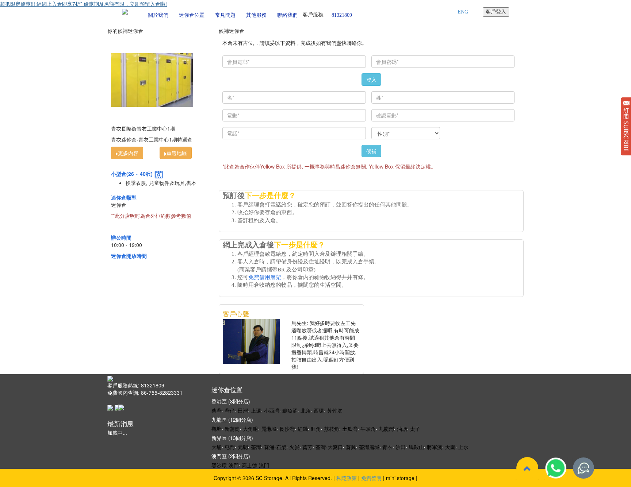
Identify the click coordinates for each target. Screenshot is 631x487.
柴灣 (216, 410)
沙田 (400, 447)
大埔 (216, 447)
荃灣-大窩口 (329, 447)
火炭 (294, 447)
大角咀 (250, 428)
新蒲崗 (232, 428)
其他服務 (256, 15)
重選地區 (177, 152)
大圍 (450, 447)
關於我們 (158, 15)
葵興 (351, 447)
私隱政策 (346, 478)
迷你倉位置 (191, 15)
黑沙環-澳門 (225, 465)
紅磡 (303, 428)
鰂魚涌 (290, 410)
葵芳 (307, 447)
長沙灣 (287, 428)
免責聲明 (371, 478)
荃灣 (256, 447)
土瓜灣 (349, 428)
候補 (371, 151)
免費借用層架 (264, 277)
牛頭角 (368, 428)
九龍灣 (386, 428)
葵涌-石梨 (275, 447)
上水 (463, 447)
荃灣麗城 (369, 447)
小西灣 (271, 410)
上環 (256, 410)
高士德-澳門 (255, 465)
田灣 (243, 410)
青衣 (387, 447)
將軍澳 (434, 447)
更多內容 (128, 152)
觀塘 (216, 428)
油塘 (402, 428)
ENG (463, 12)
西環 (319, 410)
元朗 (243, 447)
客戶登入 (496, 12)
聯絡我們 (287, 15)
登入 (371, 79)
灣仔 (230, 410)
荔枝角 (331, 428)
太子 (415, 428)
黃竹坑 (334, 410)
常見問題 (225, 15)
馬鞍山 (416, 447)
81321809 (342, 15)
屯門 (230, 447)
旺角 (316, 428)
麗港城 (268, 428)
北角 (306, 410)
